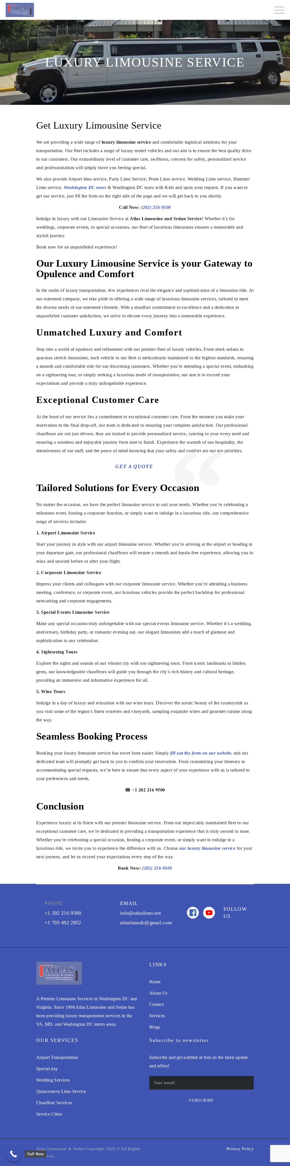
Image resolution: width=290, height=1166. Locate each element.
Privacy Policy (240, 1148)
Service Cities (49, 1114)
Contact (156, 1004)
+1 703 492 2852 (63, 922)
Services (157, 1015)
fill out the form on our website (200, 753)
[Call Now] (13, 1154)
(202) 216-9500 (156, 207)
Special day (47, 1068)
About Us (158, 993)
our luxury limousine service (207, 848)
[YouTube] (209, 913)
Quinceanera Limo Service (61, 1091)
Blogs (154, 1027)
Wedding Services (53, 1080)
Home (155, 981)
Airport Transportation (57, 1057)
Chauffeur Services (54, 1102)
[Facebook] (193, 913)
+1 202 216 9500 (63, 913)
